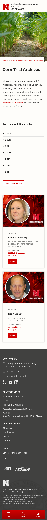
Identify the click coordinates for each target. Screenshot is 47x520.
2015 (7, 172)
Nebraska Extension (13, 405)
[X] (4, 382)
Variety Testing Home (13, 183)
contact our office (13, 102)
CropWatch (18, 9)
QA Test (18, 497)
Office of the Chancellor (15, 453)
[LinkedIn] (16, 382)
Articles (12, 261)
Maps (5, 444)
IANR (12, 60)
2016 (7, 165)
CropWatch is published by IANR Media (22, 416)
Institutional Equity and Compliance (14, 499)
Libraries (7, 440)
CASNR (6, 413)
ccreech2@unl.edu (16, 327)
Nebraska (6, 60)
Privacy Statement (27, 501)
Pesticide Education (13, 396)
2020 (8, 152)
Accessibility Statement (29, 497)
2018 (7, 159)
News (5, 448)
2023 (8, 133)
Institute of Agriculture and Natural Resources (24, 5)
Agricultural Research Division (18, 409)
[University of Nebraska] (23, 469)
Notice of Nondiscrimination (12, 501)
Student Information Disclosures (26, 503)
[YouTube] (10, 382)
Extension (19, 60)
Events (6, 436)
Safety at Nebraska (9, 503)
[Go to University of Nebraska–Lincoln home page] (6, 7)
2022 (8, 139)
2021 (7, 146)
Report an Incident (12, 459)
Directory (7, 428)
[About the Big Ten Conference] (7, 469)
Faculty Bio (12, 255)
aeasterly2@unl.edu (16, 253)
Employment (9, 432)
